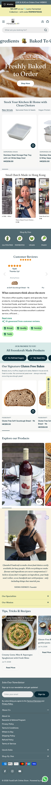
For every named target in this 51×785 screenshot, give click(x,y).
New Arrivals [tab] (7, 110)
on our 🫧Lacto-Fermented (25, 9)
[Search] (45, 30)
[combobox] (25, 30)
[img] (25, 259)
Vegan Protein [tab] (44, 110)
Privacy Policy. (7, 704)
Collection (13, 12)
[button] (25, 201)
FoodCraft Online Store (19, 780)
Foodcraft (6, 418)
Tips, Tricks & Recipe (15, 611)
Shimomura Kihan (10, 152)
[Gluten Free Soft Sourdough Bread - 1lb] (19, 397)
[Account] (42, 21)
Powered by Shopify (38, 780)
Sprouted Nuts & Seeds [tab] (25, 110)
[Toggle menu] (3, 21)
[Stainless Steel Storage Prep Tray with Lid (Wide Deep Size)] (19, 132)
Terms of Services (34, 701)
